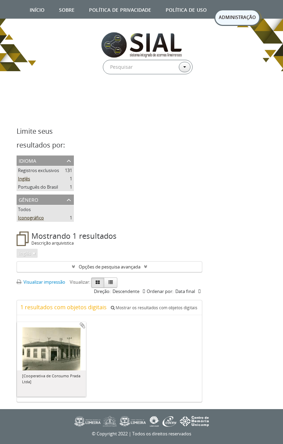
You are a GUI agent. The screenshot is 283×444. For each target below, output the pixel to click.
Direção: (102, 291)
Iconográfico (31, 218)
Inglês (24, 179)
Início (37, 9)
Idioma (27, 160)
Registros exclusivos (38, 170)
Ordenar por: (160, 291)
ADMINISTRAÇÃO (237, 17)
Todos (24, 209)
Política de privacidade (120, 9)
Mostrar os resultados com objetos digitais (156, 308)
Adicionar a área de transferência (82, 325)
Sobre (67, 9)
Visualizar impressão (43, 282)
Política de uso (186, 9)
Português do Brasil (38, 187)
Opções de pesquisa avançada (109, 267)
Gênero (28, 199)
